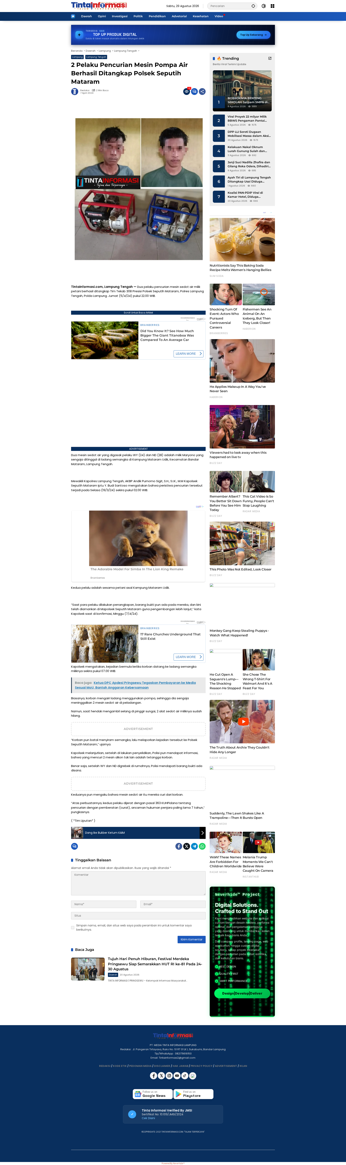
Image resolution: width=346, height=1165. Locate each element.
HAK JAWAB (180, 1066)
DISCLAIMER (162, 1066)
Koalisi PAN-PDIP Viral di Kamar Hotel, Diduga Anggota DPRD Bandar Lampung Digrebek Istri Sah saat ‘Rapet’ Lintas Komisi (248, 195)
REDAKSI (105, 1066)
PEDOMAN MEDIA (140, 1066)
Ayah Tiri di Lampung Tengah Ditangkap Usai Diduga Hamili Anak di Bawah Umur (249, 179)
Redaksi (85, 90)
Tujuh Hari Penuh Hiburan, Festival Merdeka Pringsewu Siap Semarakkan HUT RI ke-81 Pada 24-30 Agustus (155, 964)
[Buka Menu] (272, 6)
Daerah (113, 974)
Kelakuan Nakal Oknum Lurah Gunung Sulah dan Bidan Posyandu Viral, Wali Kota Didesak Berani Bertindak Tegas (247, 149)
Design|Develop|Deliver (242, 993)
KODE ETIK (120, 1066)
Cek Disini (148, 1118)
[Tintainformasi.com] (99, 6)
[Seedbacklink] (192, 1075)
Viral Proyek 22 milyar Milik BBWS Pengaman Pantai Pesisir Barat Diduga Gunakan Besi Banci (247, 119)
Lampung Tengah (96, 56)
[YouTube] (177, 1078)
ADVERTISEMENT (226, 1066)
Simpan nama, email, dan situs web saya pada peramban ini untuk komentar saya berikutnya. (134, 927)
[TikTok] (185, 1078)
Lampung (77, 56)
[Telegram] (194, 846)
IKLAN (243, 1066)
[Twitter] (186, 846)
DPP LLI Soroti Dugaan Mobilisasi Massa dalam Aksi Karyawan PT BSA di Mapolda (249, 134)
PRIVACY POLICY (201, 1066)
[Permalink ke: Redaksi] (75, 91)
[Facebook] (178, 846)
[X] (162, 1078)
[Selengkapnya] (270, 58)
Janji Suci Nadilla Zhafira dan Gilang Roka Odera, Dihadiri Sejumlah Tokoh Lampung (249, 164)
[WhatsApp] (202, 846)
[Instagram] (169, 1078)
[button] (253, 6)
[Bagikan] (202, 91)
